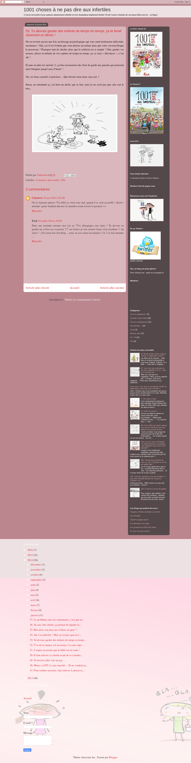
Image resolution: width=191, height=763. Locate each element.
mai (33, 595)
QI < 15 (133, 337)
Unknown (37, 198)
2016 (30, 550)
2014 (30, 560)
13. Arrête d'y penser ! (149, 411)
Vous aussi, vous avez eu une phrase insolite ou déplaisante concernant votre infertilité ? (148, 388)
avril (33, 600)
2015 (30, 555)
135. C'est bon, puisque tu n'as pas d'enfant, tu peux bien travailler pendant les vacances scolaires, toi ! (147, 479)
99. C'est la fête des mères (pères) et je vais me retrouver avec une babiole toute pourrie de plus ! (154, 427)
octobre (35, 574)
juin (33, 590)
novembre (36, 569)
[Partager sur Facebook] (72, 175)
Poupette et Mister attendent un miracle (145, 512)
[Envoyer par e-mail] (65, 175)
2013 (30, 678)
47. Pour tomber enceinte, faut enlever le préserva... (57, 670)
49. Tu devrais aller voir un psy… (47, 660)
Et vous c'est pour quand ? (140, 531)
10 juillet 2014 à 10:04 (50, 221)
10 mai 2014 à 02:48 (54, 198)
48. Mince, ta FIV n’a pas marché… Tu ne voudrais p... (59, 665)
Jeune (132, 330)
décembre (36, 564)
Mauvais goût (135, 333)
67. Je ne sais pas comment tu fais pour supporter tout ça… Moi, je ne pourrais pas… (153, 370)
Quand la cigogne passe (139, 520)
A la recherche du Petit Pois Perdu (143, 527)
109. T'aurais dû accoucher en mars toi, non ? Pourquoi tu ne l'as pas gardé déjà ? (154, 462)
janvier (35, 615)
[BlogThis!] (67, 175)
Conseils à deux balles (48, 180)
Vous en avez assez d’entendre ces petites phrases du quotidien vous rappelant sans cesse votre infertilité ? (153, 445)
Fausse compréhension (139, 322)
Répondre (37, 211)
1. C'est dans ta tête (148, 399)
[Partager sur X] (70, 175)
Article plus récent (37, 288)
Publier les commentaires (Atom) (82, 299)
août (33, 584)
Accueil (74, 288)
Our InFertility (135, 516)
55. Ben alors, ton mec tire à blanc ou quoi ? (53, 629)
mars (34, 605)
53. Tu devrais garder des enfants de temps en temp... (58, 640)
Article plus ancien (112, 288)
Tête (63, 180)
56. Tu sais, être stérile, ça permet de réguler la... (55, 624)
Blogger (113, 757)
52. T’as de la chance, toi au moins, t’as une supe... (56, 645)
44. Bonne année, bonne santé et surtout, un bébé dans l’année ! (153, 355)
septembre (36, 579)
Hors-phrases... (136, 326)
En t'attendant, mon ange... (140, 523)
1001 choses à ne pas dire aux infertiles (67, 9)
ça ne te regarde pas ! (138, 314)
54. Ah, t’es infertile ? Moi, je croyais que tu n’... (55, 635)
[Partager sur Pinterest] (75, 175)
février (34, 610)
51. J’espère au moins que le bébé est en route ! (55, 650)
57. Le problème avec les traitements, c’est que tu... (57, 619)
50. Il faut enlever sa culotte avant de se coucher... (56, 655)
